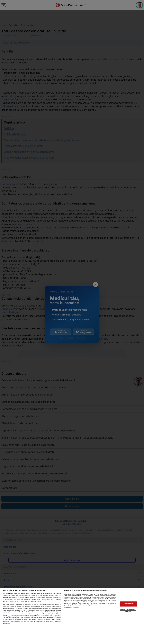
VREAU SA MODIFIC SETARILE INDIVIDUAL (128, 610)
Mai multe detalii (36, 601)
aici (9, 615)
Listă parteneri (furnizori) (72, 607)
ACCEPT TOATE (128, 604)
